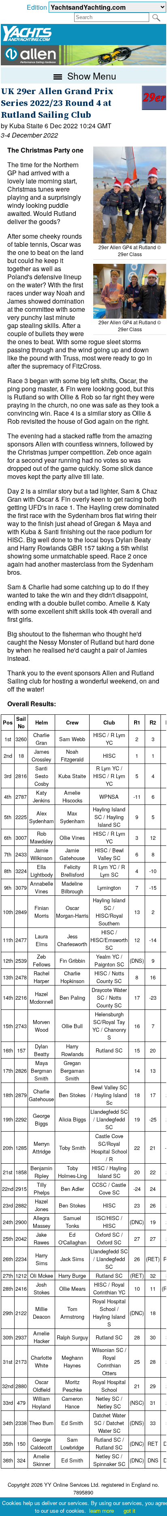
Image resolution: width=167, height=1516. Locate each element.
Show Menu (90, 75)
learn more (101, 1510)
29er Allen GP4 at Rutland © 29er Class (129, 250)
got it (129, 1510)
